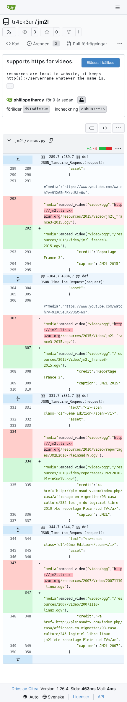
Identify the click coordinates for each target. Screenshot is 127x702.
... (10, 85)
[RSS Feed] (9, 32)
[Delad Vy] (105, 128)
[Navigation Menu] (118, 7)
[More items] (120, 44)
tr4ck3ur (23, 22)
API (101, 696)
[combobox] (91, 128)
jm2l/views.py (30, 140)
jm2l (43, 22)
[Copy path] (51, 140)
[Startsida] (11, 7)
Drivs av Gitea (25, 688)
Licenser (81, 696)
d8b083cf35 (93, 109)
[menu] (118, 128)
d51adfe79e (36, 109)
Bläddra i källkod (100, 62)
